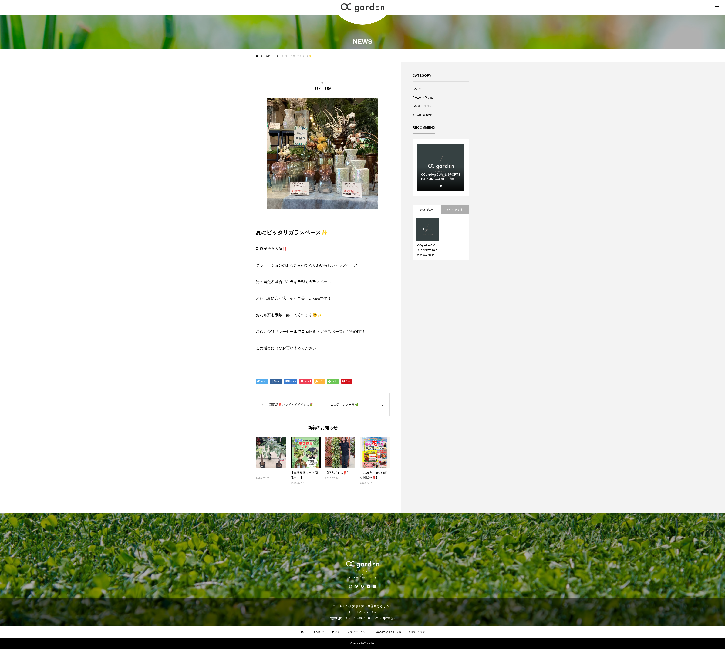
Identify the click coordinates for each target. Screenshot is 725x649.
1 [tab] (441, 186)
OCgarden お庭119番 (388, 631)
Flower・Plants (423, 97)
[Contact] (374, 586)
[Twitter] (356, 586)
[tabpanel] (440, 167)
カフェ (336, 631)
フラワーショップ (357, 631)
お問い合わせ (417, 631)
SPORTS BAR (422, 114)
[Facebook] (362, 586)
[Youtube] (368, 586)
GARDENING (422, 106)
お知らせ (319, 631)
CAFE (417, 89)
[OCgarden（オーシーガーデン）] (362, 7)
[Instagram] (350, 586)
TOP (303, 631)
